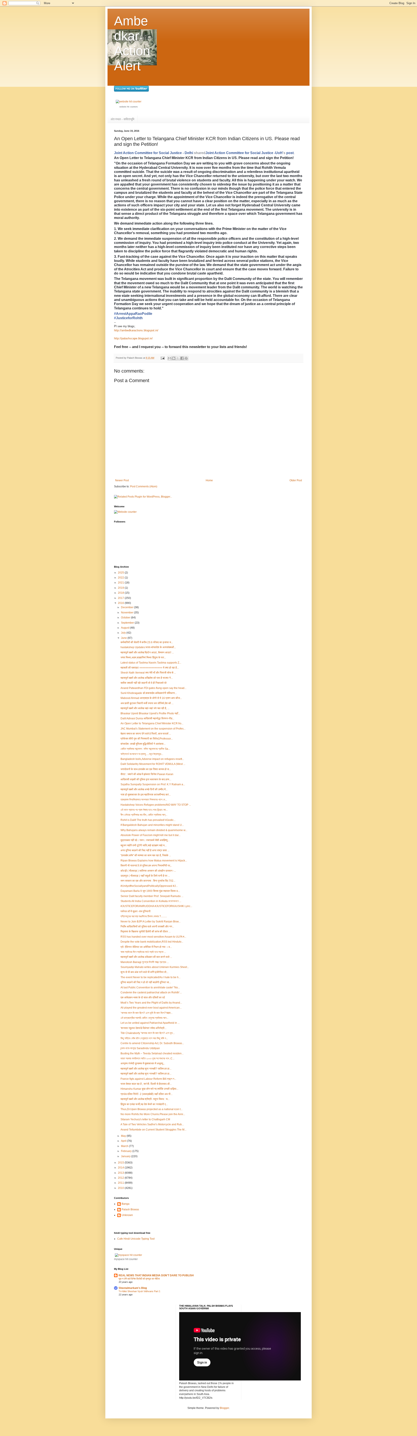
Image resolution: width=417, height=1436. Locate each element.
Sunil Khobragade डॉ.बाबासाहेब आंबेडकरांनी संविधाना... (149, 693)
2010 (121, 1188)
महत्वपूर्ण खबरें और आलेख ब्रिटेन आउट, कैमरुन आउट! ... (147, 652)
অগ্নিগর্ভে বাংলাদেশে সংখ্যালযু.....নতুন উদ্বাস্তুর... (142, 754)
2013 (121, 1172)
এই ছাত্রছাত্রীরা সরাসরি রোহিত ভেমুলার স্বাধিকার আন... (144, 1017)
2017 (121, 598)
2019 (121, 587)
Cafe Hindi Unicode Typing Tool (136, 1238)
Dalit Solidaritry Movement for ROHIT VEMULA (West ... (153, 764)
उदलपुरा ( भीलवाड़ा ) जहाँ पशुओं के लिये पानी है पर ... (145, 875)
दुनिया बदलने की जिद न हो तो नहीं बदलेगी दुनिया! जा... (146, 982)
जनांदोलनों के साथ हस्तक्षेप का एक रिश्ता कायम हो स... (146, 769)
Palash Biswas (130, 1209)
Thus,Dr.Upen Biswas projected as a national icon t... (151, 1109)
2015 (121, 1162)
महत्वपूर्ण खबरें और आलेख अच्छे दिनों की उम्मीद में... (144, 789)
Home (209, 480)
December (127, 607)
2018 (121, 592)
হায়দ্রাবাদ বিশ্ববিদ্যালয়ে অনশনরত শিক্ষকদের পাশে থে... (144, 799)
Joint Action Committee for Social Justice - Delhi (153, 153)
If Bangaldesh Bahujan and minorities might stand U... (152, 824)
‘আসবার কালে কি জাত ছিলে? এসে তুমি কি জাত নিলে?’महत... (146, 1012)
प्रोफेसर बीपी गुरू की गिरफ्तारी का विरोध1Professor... (147, 738)
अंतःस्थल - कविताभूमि (122, 119)
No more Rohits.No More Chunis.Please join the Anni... (153, 1114)
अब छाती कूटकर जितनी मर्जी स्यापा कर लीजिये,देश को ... (147, 703)
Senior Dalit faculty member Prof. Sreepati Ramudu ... (152, 896)
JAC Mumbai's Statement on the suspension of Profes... (153, 728)
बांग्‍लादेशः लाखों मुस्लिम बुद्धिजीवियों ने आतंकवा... (143, 743)
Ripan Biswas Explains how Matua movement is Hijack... (154, 860)
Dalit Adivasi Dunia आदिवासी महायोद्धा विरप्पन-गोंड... (147, 718)
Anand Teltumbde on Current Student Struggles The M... (153, 1129)
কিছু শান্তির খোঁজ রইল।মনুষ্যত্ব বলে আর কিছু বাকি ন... (144, 1038)
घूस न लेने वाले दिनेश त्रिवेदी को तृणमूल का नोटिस (139, 1278)
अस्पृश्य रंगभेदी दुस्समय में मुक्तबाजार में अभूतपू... (143, 1063)
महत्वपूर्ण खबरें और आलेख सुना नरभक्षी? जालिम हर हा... (146, 1068)
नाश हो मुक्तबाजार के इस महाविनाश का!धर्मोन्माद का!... (146, 794)
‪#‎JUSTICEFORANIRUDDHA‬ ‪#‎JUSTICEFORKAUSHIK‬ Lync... (156, 906)
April (124, 1140)
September (128, 622)
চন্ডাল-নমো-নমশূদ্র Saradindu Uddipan (140, 1048)
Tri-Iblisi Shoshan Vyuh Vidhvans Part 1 (139, 1291)
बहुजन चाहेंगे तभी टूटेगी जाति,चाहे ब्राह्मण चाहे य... (144, 845)
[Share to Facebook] (182, 358)
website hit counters (128, 107)
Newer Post (122, 480)
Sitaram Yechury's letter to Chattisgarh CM (145, 1119)
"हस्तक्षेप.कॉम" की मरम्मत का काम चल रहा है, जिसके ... (146, 855)
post (290, 153)
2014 (121, 1167)
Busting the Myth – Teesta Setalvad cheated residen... (152, 1053)
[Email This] (169, 358)
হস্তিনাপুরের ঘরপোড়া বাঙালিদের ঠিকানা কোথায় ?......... (144, 916)
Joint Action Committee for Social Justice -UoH (244, 153)
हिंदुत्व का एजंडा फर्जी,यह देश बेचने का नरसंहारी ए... (144, 1104)
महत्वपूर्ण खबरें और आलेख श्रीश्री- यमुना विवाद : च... (145, 1099)
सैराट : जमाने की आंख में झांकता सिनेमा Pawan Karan (147, 774)
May (124, 1135)
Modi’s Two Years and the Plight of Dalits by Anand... (151, 1002)
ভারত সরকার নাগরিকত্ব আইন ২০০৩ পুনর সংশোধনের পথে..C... (147, 1058)
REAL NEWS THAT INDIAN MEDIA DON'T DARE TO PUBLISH (156, 1275)
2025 (121, 572)
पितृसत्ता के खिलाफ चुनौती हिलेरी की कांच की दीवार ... (145, 931)
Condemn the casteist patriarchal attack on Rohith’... (151, 992)
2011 (121, 1182)
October (126, 617)
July (123, 632)
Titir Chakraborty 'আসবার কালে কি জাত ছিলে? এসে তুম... (148, 1033)
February (126, 1151)
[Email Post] (162, 358)
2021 (121, 582)
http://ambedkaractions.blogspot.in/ (136, 330)
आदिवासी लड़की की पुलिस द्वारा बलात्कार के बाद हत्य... (146, 779)
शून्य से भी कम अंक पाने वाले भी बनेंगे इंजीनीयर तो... (144, 972)
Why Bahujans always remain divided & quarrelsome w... (154, 830)
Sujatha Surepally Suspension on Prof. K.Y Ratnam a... (153, 784)
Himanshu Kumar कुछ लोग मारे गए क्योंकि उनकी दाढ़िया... (149, 1088)
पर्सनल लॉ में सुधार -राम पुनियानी (136, 911)
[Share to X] (178, 358)
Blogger (224, 1408)
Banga (125, 1203)
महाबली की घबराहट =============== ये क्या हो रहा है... (150, 667)
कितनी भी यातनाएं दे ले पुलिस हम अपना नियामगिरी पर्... (146, 865)
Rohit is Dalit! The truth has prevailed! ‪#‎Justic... (148, 820)
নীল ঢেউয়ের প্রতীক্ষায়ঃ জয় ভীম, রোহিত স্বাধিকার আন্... (144, 814)
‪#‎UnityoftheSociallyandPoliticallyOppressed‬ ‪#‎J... (149, 885)
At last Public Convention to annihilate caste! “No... (150, 987)
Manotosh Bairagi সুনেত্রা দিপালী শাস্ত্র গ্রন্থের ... (145, 962)
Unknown (127, 1215)
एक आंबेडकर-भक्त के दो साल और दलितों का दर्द (143, 997)
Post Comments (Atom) (143, 486)
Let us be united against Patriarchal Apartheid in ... (150, 1022)
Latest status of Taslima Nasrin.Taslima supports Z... (151, 662)
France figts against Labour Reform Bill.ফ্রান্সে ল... (148, 1078)
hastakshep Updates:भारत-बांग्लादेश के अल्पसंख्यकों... (148, 647)
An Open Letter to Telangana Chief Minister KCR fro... (152, 723)
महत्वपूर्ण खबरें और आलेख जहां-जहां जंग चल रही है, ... (145, 708)
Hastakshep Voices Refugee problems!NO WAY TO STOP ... (156, 804)
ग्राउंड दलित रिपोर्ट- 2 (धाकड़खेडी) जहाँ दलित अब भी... (146, 1094)
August (125, 627)
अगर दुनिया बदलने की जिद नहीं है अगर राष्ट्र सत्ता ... (145, 850)
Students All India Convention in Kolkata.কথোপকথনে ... (151, 901)
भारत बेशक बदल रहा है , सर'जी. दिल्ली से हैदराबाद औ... (146, 1083)
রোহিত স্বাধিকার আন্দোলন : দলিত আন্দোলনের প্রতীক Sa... (145, 748)
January (126, 1156)
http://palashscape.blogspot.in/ (133, 338)
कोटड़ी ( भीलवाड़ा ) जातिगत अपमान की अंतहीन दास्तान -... (148, 870)
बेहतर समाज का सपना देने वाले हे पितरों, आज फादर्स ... (146, 733)
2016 (121, 603)
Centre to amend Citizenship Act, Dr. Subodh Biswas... (152, 1043)
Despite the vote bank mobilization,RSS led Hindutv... (152, 941)
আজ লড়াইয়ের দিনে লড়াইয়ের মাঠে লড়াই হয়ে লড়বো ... (143, 951)
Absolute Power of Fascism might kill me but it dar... (150, 835)
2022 (121, 577)
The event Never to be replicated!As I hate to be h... (150, 977)
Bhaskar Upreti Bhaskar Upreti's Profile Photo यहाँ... (150, 713)
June (124, 637)
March (125, 1146)
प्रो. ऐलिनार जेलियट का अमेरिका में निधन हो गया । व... (146, 946)
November (127, 612)
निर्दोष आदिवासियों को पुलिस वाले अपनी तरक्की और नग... (147, 926)
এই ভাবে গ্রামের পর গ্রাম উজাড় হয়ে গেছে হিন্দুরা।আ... (144, 809)
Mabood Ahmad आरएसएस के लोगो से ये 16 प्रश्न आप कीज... (151, 698)
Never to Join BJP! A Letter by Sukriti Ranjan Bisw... (150, 921)
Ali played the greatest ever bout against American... (151, 1007)
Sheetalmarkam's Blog (133, 1288)
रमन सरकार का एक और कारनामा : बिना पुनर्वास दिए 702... (148, 880)
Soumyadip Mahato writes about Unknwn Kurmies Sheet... (155, 967)
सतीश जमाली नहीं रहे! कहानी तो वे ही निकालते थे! (144, 682)
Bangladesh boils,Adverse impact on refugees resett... (152, 759)
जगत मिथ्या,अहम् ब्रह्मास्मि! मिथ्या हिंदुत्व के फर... (143, 657)
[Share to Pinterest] (186, 358)
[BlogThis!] (174, 358)
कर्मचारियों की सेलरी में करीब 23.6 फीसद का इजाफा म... (147, 642)
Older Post (296, 480)
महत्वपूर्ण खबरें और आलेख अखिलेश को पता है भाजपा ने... (147, 677)
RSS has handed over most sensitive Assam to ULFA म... (153, 936)
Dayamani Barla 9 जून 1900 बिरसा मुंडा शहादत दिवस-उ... (150, 890)
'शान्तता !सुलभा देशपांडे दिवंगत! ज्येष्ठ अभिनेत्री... (143, 1028)
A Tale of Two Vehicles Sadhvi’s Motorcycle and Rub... (152, 1124)
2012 (121, 1177)
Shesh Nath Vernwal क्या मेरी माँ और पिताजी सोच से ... (148, 672)
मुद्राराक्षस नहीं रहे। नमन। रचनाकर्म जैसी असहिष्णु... (145, 840)
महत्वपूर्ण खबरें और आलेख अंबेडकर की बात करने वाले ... (146, 956)
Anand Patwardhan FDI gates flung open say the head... (153, 688)
